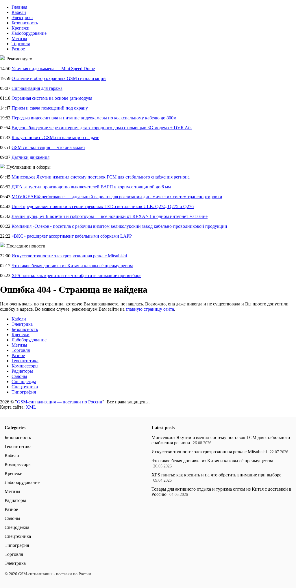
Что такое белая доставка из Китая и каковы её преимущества (72, 265)
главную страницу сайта (150, 309)
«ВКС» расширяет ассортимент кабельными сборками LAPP (72, 236)
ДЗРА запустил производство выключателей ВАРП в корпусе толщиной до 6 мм (91, 186)
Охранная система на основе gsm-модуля (52, 98)
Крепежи (20, 28)
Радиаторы (22, 371)
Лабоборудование (29, 33)
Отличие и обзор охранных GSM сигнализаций (59, 78)
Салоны (19, 376)
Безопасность (25, 22)
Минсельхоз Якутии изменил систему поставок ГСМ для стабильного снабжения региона (101, 176)
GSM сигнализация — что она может (48, 147)
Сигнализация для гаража (37, 88)
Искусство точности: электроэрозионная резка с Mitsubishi (69, 255)
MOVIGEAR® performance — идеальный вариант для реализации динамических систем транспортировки (117, 196)
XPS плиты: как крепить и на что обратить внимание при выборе (76, 275)
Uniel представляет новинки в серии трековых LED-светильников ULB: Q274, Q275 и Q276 (103, 206)
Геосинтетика (25, 360)
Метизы (19, 38)
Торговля (21, 43)
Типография (24, 391)
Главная (19, 7)
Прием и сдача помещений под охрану (50, 107)
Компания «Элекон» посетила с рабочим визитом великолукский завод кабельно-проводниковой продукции (119, 226)
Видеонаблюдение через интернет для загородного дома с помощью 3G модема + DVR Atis (102, 127)
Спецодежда (24, 381)
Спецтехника (25, 386)
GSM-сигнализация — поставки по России (59, 401)
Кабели (19, 12)
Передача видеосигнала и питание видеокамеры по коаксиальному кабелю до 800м (94, 117)
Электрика (22, 17)
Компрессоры (25, 365)
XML (31, 407)
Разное (18, 48)
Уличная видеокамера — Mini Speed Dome (53, 68)
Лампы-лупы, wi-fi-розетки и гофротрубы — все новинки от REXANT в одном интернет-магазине (110, 216)
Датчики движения (30, 157)
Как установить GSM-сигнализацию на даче (55, 137)
